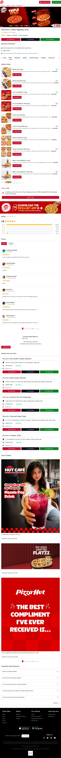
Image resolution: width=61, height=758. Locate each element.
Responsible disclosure (36, 718)
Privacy (33, 714)
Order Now (18, 74)
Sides (3, 718)
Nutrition (18, 718)
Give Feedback (25, 736)
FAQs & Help (34, 720)
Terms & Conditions (36, 716)
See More (55, 703)
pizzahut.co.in (8, 368)
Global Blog (51, 716)
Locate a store (51, 714)
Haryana (8, 5)
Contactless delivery (21, 716)
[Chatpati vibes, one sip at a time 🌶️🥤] (30, 496)
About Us (18, 714)
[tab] (4, 58)
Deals (3, 714)
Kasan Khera (19, 5)
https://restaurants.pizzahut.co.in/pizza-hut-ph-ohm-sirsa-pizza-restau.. (20, 53)
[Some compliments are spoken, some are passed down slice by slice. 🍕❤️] (30, 614)
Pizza (3, 716)
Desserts (4, 722)
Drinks (3, 720)
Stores (2, 5)
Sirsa (13, 5)
